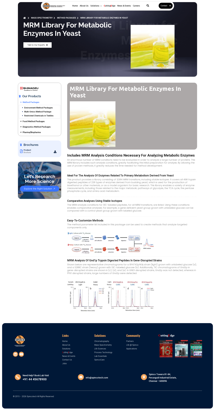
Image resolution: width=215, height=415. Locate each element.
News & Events (124, 6)
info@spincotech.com (97, 377)
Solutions (100, 335)
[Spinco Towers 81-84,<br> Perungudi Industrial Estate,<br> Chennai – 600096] (144, 377)
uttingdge (109, 6)
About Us (84, 6)
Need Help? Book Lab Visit (36, 375)
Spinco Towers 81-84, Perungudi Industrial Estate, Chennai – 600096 (163, 377)
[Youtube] (21, 354)
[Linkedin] (15, 354)
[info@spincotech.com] (81, 377)
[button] (147, 5)
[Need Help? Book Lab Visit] (18, 377)
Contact (164, 5)
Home (75, 6)
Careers (136, 6)
